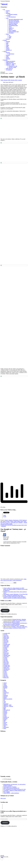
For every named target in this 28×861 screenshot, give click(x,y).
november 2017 (6, 666)
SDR (7, 44)
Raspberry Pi (9, 50)
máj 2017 (5, 673)
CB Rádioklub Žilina (13, 25)
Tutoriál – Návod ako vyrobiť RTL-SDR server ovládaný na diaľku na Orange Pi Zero (15, 627)
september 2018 (6, 655)
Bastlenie (8, 41)
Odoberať (5, 610)
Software (5, 722)
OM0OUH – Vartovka (11, 63)
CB (9, 35)
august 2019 (5, 650)
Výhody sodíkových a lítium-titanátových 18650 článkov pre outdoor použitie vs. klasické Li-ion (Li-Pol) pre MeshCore (15, 589)
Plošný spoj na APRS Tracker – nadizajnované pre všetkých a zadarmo (14, 621)
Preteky (7, 57)
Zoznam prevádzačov (10, 61)
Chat (7, 12)
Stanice (7, 47)
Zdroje (4, 728)
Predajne (5, 713)
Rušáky (5, 719)
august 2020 (5, 646)
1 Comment (19, 80)
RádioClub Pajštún (13, 24)
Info (4, 9)
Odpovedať (5, 539)
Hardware (24, 520)
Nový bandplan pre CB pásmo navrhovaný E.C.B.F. (14, 789)
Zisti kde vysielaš (12, 67)
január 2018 (5, 664)
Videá (7, 56)
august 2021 (5, 641)
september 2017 (6, 669)
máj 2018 (5, 659)
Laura (7, 42)
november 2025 (6, 633)
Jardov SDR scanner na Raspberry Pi (11, 788)
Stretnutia (8, 58)
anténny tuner (20, 521)
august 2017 (5, 670)
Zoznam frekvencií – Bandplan (19, 619)
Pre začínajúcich (12, 16)
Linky (7, 18)
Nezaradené (5, 703)
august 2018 (5, 656)
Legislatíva (8, 15)
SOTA (10, 26)
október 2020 (6, 645)
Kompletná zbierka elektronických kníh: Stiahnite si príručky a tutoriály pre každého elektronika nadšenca (14, 597)
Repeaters (5, 60)
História (5, 697)
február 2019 (6, 653)
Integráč (2, 855)
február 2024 (6, 638)
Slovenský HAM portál (14, 20)
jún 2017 (5, 672)
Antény (7, 45)
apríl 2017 (5, 675)
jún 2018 (5, 657)
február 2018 (6, 662)
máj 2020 (5, 649)
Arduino (8, 48)
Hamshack (5, 695)
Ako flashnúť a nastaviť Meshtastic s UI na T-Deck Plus (15, 594)
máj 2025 (5, 634)
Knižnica (8, 10)
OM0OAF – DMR (10, 64)
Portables (8, 55)
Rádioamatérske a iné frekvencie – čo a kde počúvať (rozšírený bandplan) (15, 623)
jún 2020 (5, 648)
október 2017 (6, 667)
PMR (10, 37)
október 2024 (6, 637)
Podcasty (8, 39)
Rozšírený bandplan (13, 14)
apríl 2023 (5, 639)
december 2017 (6, 665)
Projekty (5, 40)
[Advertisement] (11, 753)
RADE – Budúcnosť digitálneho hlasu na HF (13, 595)
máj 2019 (5, 651)
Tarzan (24, 521)
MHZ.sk (10, 29)
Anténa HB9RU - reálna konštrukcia (11, 793)
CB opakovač (9, 69)
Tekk (2, 80)
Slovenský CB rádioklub (14, 21)
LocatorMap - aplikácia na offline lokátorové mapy (14, 790)
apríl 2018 (5, 660)
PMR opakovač (9, 68)
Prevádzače (11, 32)
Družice (5, 691)
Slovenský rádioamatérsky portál (16, 19)
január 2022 (5, 640)
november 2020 (6, 644)
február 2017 (6, 677)
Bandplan (8, 13)
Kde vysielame (6, 791)
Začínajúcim (6, 727)
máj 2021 (5, 643)
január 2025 (5, 635)
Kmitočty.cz (11, 28)
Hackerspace (11, 53)
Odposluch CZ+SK (13, 66)
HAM (10, 36)
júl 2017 (5, 671)
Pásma (7, 34)
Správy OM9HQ (12, 30)
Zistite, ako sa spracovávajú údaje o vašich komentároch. (14, 579)
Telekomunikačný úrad (14, 31)
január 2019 (5, 654)
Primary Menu (4, 7)
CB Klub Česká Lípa (13, 23)
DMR (7, 46)
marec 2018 (5, 661)
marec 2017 (5, 676)
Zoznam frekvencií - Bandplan (9, 786)
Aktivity (5, 51)
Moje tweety (3, 798)
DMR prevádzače (10, 62)
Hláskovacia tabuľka (7, 698)
